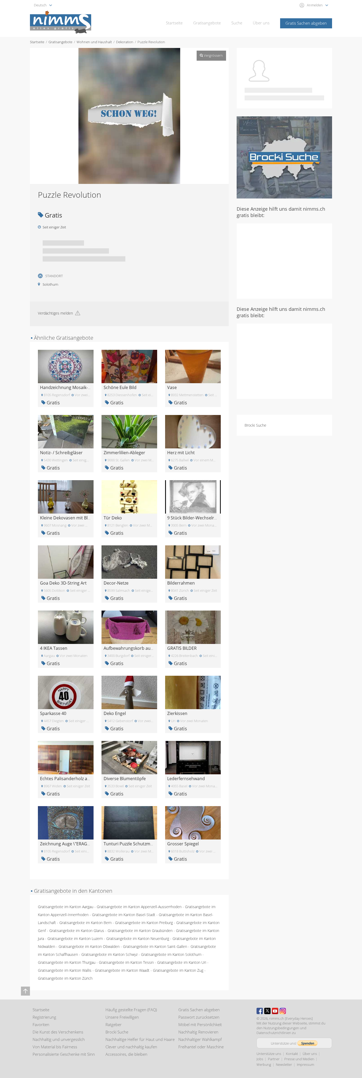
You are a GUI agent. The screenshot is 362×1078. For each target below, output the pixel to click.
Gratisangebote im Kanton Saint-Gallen (155, 946)
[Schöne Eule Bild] (129, 366)
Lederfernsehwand (186, 778)
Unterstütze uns (269, 1053)
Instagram (283, 1011)
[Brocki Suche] (284, 157)
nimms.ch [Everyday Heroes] (291, 1018)
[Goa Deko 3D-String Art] (66, 561)
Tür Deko (113, 518)
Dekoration (124, 41)
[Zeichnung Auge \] (66, 822)
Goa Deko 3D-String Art (63, 583)
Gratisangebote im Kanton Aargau (65, 906)
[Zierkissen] (193, 692)
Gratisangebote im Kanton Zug (178, 970)
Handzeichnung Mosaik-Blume (70, 387)
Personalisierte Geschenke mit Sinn (64, 1054)
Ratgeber (113, 1024)
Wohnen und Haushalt (94, 41)
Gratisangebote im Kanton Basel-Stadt (123, 914)
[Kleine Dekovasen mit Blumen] (66, 496)
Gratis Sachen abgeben (306, 23)
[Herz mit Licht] (193, 431)
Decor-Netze (116, 583)
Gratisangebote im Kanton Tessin (126, 962)
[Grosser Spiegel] (193, 822)
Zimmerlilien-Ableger (124, 453)
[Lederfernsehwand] (193, 757)
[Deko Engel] (129, 692)
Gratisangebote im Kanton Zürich (65, 978)
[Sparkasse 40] (66, 692)
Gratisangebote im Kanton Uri (181, 962)
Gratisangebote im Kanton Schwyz (109, 954)
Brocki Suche (255, 425)
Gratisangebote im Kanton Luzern (75, 938)
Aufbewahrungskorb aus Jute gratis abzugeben (150, 648)
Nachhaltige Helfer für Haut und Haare (140, 1039)
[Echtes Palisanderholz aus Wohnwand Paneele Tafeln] (66, 757)
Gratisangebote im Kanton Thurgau (66, 962)
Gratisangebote (207, 22)
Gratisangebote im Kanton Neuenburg (137, 938)
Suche (236, 22)
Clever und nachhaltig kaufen (131, 1046)
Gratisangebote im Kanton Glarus (76, 930)
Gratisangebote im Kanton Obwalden (89, 946)
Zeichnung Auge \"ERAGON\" (68, 844)
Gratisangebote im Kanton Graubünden (140, 930)
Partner (274, 1059)
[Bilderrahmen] (193, 561)
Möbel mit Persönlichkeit (200, 1024)
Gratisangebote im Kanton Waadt (122, 970)
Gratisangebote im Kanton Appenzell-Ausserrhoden (139, 906)
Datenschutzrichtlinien (274, 1032)
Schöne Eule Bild (120, 387)
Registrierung (44, 1017)
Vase (172, 387)
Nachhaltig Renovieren (198, 1032)
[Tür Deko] (129, 496)
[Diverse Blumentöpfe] (129, 757)
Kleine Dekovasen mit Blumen (69, 518)
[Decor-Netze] (129, 561)
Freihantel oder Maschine (201, 1046)
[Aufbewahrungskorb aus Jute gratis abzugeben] (129, 626)
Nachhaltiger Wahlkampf (200, 1039)
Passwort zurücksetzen (198, 1017)
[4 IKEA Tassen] (66, 626)
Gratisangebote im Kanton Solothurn (171, 954)
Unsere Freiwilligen (122, 1017)
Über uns (261, 22)
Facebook (260, 1011)
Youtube (275, 1011)
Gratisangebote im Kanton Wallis (64, 970)
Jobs (260, 1059)
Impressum (305, 1064)
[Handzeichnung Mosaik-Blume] (66, 366)
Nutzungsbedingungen (281, 1028)
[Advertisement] (284, 260)
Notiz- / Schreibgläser (61, 453)
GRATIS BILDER (182, 648)
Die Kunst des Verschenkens (58, 1032)
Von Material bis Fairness (55, 1046)
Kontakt (292, 1053)
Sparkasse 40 (53, 713)
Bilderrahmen (181, 583)
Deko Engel (115, 713)
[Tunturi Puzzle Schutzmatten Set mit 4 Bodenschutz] (129, 822)
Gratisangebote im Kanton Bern (85, 922)
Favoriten (41, 1024)
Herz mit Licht (181, 453)
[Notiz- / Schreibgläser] (66, 431)
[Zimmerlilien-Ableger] (129, 431)
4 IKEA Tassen (53, 648)
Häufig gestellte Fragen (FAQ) (131, 1009)
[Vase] (193, 366)
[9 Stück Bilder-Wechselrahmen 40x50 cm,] (193, 496)
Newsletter (284, 1064)
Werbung (264, 1064)
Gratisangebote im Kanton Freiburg (144, 922)
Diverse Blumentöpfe (125, 778)
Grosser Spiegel (183, 844)
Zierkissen (177, 713)
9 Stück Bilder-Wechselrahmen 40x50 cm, (208, 518)
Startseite (174, 22)
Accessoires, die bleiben (126, 1054)
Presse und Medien (299, 1059)
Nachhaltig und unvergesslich (59, 1039)
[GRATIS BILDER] (193, 626)
